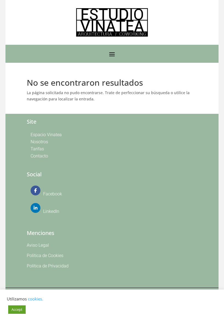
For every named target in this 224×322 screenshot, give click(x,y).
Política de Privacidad (48, 266)
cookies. (35, 299)
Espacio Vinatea (46, 134)
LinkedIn (51, 211)
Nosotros (39, 141)
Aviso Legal (38, 245)
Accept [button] (16, 309)
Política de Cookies (45, 255)
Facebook (52, 193)
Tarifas (37, 148)
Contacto (39, 156)
